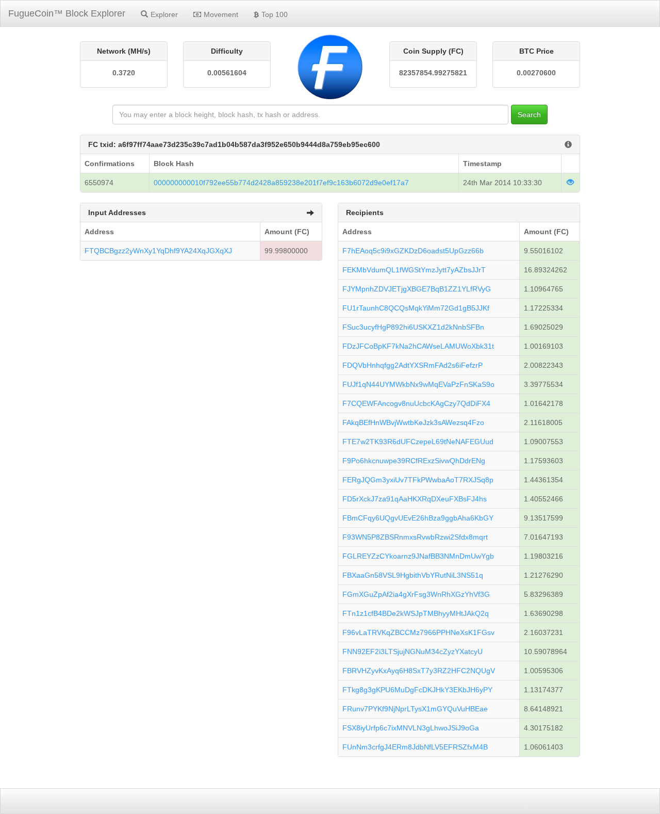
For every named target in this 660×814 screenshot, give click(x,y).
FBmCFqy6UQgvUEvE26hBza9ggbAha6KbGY (417, 518)
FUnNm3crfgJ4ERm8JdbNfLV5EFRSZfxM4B (415, 747)
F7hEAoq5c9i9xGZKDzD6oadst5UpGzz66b (413, 251)
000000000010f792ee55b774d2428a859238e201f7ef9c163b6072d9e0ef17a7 (281, 182)
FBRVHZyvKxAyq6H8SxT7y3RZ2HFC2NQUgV (418, 670)
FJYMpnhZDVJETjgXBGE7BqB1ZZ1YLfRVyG (416, 289)
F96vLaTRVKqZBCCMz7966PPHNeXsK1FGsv (418, 632)
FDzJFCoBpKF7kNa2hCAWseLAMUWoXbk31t (418, 346)
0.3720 (123, 73)
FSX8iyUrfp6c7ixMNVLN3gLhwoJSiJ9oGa (410, 728)
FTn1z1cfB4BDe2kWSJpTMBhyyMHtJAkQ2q (415, 613)
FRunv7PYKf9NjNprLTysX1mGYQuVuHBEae (415, 709)
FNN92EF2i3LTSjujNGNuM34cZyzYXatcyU (412, 651)
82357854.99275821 (433, 73)
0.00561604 (226, 73)
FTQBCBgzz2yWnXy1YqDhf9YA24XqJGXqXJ (158, 251)
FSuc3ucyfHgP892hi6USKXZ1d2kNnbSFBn (413, 327)
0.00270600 (536, 73)
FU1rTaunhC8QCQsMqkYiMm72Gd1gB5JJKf (415, 308)
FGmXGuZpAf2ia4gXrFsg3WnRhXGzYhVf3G (416, 594)
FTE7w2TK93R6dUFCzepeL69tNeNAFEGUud (417, 441)
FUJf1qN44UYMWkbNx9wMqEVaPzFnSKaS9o (418, 384)
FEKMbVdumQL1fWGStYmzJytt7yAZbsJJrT (414, 270)
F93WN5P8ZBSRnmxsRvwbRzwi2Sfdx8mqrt (415, 537)
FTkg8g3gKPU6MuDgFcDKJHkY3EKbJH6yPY (417, 690)
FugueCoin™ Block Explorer (66, 13)
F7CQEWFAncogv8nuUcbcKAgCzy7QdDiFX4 (416, 403)
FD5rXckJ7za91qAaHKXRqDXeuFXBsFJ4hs (414, 499)
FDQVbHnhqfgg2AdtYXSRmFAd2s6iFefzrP (412, 365)
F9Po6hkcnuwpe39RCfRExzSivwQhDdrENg (413, 461)
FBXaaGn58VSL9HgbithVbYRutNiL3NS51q (412, 575)
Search (529, 114)
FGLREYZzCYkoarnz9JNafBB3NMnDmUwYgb (418, 556)
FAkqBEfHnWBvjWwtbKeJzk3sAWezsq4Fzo (413, 422)
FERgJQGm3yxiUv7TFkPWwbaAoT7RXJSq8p (417, 480)
